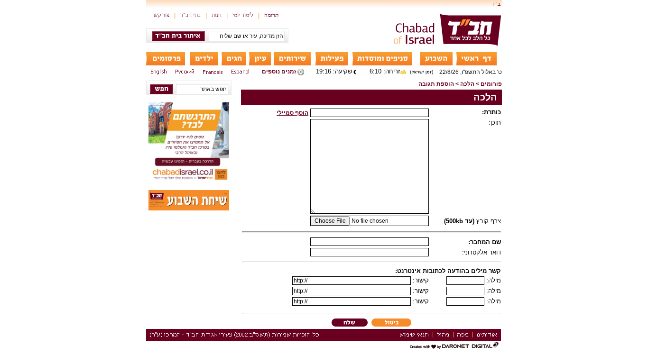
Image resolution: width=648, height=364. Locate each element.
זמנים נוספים (279, 71)
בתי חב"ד (190, 15)
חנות (217, 15)
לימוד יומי (242, 15)
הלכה (467, 84)
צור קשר (160, 15)
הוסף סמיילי (292, 112)
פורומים (491, 84)
